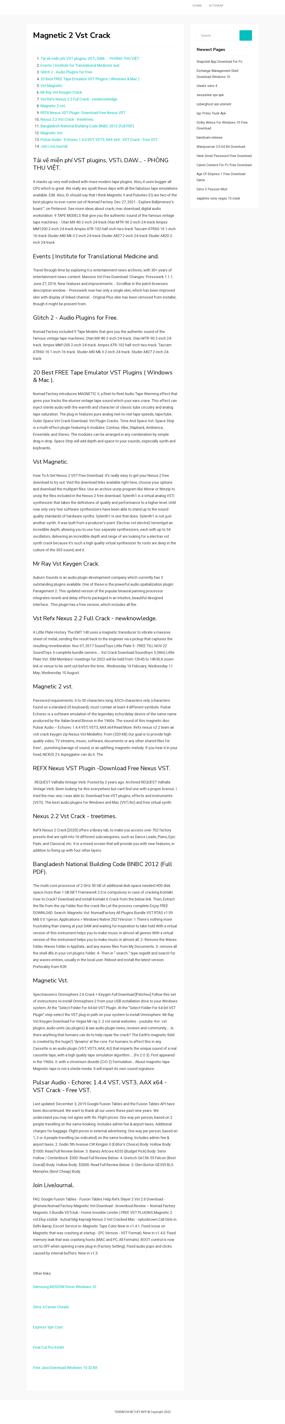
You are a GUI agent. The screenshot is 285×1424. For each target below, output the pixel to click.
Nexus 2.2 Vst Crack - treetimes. (67, 119)
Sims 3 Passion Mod (212, 189)
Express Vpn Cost (48, 1327)
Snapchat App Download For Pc (219, 62)
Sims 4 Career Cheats (51, 1307)
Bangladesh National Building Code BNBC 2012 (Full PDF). (87, 126)
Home (197, 5)
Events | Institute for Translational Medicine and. (80, 65)
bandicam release (209, 137)
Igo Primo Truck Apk (211, 113)
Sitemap (216, 5)
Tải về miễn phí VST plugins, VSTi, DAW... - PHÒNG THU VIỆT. (90, 58)
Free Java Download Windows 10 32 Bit (65, 1367)
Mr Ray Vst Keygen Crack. (61, 92)
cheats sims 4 (207, 86)
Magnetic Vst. (51, 133)
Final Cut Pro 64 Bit (48, 1347)
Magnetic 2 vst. (53, 106)
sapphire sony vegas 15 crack (218, 198)
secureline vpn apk (210, 95)
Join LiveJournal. (54, 146)
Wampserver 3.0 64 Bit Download (221, 147)
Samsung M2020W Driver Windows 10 (64, 1287)
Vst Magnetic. (51, 85)
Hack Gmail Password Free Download (224, 156)
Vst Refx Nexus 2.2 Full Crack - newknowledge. (79, 99)
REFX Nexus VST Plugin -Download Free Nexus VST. (83, 113)
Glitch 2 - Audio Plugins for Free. (66, 72)
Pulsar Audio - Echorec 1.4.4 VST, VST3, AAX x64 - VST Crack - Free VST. (99, 139)
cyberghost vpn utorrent (214, 104)
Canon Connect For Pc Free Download (224, 165)
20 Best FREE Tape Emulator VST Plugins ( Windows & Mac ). (90, 79)
